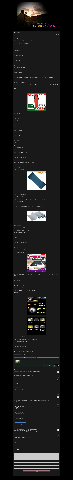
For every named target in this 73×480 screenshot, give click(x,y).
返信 (58, 377)
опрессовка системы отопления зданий (22, 371)
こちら (21, 50)
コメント (15, 452)
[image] (36, 189)
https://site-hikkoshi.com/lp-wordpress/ (20, 422)
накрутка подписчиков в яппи (20, 396)
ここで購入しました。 (18, 280)
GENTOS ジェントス (23, 295)
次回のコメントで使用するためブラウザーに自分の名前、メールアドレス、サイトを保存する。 (29, 469)
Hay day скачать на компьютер (20, 429)
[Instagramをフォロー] (25, 357)
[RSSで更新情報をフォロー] (48, 357)
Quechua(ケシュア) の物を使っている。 (20, 169)
